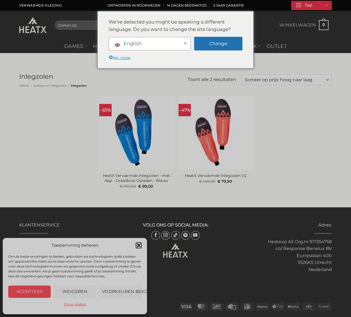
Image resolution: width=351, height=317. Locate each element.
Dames (73, 46)
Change (218, 43)
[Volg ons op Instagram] (165, 235)
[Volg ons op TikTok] (175, 235)
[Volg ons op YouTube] (195, 235)
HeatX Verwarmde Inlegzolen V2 (216, 175)
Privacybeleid (75, 304)
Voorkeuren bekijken (121, 291)
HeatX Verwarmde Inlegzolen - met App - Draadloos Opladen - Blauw (136, 178)
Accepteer (29, 291)
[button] (138, 245)
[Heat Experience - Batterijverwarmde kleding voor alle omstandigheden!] (33, 25)
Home (24, 86)
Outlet (277, 46)
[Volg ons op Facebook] (155, 235)
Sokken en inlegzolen (49, 86)
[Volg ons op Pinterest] (185, 235)
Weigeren (75, 291)
